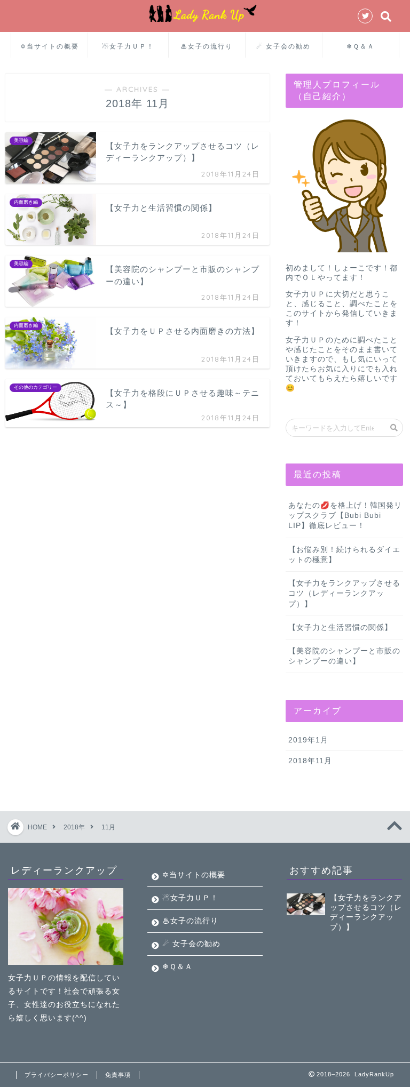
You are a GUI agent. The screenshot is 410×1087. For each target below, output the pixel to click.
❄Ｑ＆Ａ (360, 46)
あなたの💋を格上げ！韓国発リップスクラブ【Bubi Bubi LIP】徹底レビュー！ (345, 515)
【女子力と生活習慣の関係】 (340, 628)
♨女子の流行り (206, 46)
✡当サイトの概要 (49, 46)
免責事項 (118, 1075)
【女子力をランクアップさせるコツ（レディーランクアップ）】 (344, 593)
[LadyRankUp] (205, 21)
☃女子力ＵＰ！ (128, 46)
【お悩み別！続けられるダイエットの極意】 (344, 555)
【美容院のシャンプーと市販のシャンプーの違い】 (344, 656)
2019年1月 (308, 740)
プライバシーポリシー (57, 1075)
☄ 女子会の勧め (283, 46)
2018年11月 (310, 761)
